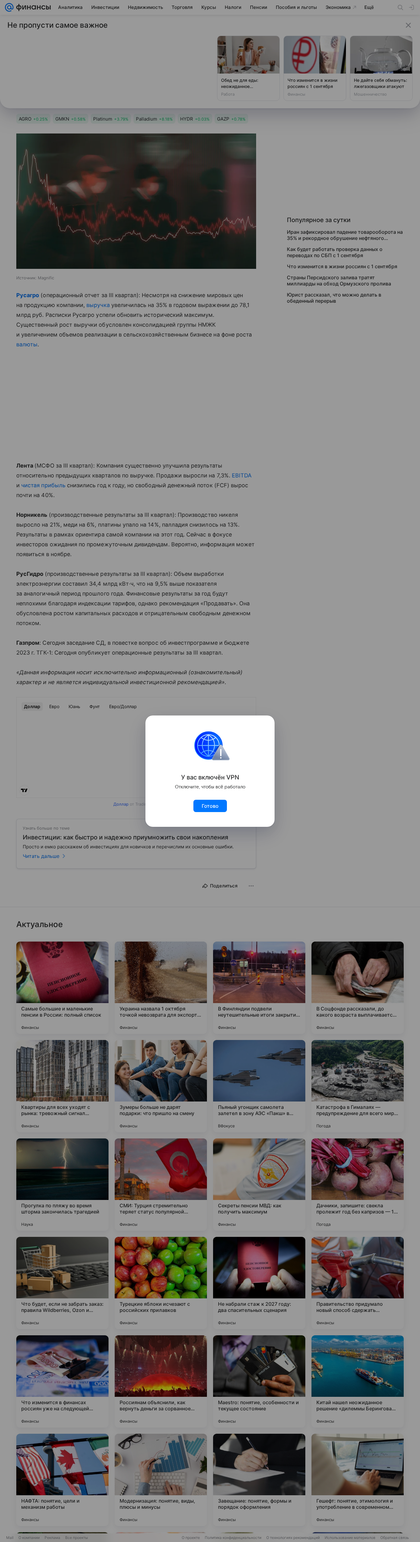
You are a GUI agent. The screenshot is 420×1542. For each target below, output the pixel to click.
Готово (210, 806)
